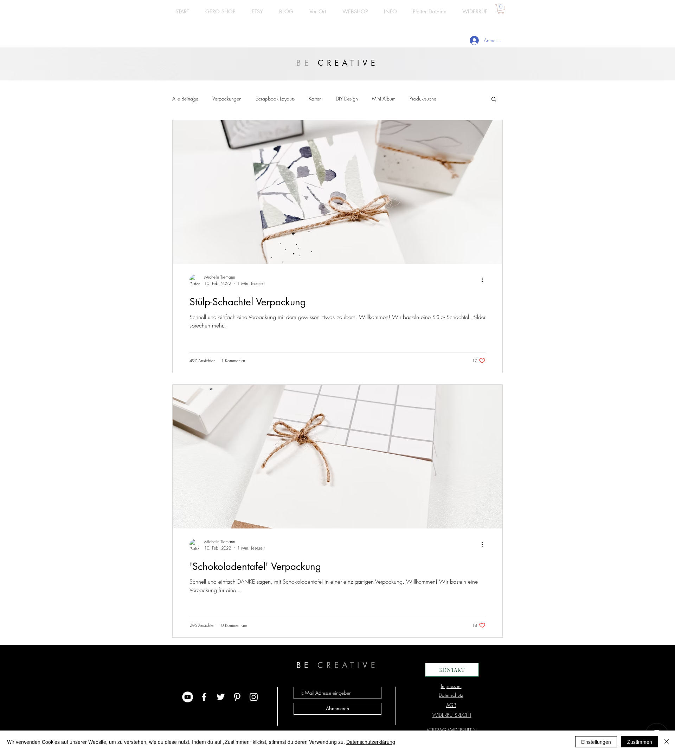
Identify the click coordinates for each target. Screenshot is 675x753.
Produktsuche (423, 98)
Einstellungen (596, 741)
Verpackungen (227, 98)
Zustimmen (639, 741)
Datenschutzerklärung (370, 741)
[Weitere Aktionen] (484, 280)
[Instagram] (253, 697)
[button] (501, 9)
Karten (315, 98)
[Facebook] (204, 697)
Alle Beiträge (185, 98)
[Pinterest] (237, 697)
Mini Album (384, 98)
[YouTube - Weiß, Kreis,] (187, 697)
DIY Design (347, 98)
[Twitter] (220, 697)
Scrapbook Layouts (275, 98)
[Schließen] (666, 741)
